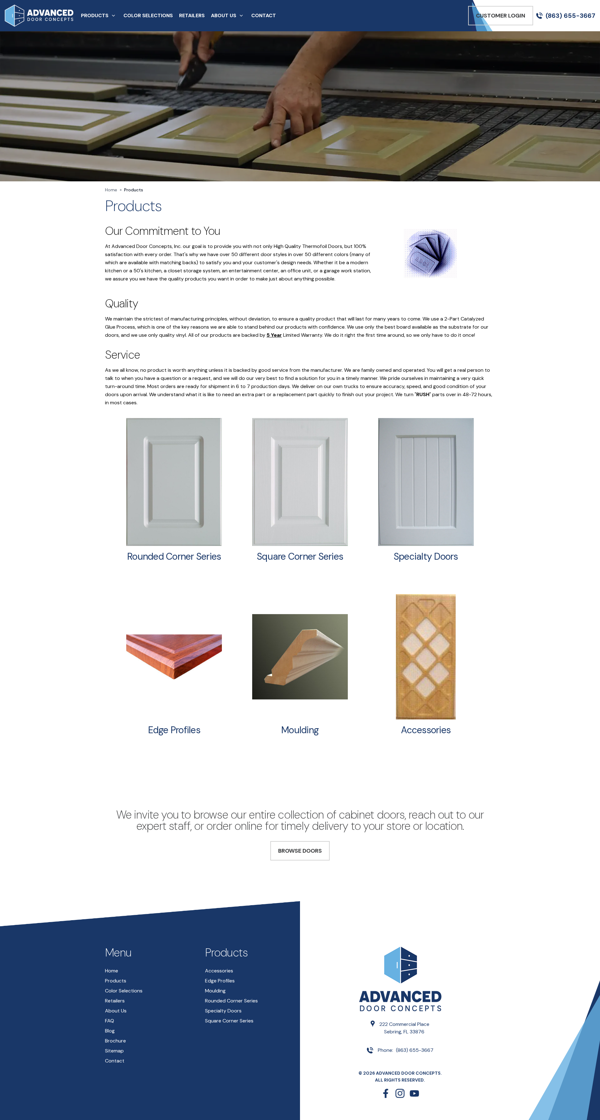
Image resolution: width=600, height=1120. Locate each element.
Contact (263, 15)
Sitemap (114, 1050)
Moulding (300, 730)
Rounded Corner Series (174, 556)
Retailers (192, 15)
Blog (110, 1030)
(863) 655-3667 (570, 16)
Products (94, 15)
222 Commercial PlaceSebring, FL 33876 (404, 1028)
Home (111, 190)
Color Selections (148, 15)
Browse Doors (300, 851)
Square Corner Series (300, 556)
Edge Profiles (174, 730)
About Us (223, 15)
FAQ (109, 1020)
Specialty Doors (426, 556)
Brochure (115, 1040)
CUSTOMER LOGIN (500, 15)
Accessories (426, 730)
